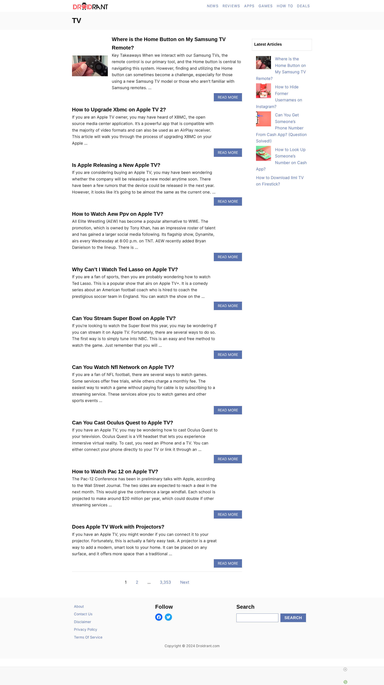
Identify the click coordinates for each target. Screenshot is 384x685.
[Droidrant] (108, 6)
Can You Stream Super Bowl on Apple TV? (124, 318)
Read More (229, 98)
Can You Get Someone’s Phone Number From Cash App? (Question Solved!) (281, 128)
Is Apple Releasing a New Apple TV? (116, 165)
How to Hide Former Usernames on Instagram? (279, 97)
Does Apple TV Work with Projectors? (118, 527)
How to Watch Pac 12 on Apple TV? (115, 471)
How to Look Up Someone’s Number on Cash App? (281, 159)
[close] (345, 669)
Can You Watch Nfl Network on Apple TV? (123, 367)
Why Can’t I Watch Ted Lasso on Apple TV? (125, 269)
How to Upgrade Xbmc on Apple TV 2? (119, 110)
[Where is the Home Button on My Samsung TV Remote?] (90, 68)
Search (293, 617)
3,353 (165, 582)
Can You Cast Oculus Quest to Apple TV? (122, 423)
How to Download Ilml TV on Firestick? (280, 181)
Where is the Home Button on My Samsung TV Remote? (281, 68)
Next (184, 582)
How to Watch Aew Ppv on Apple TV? (117, 214)
